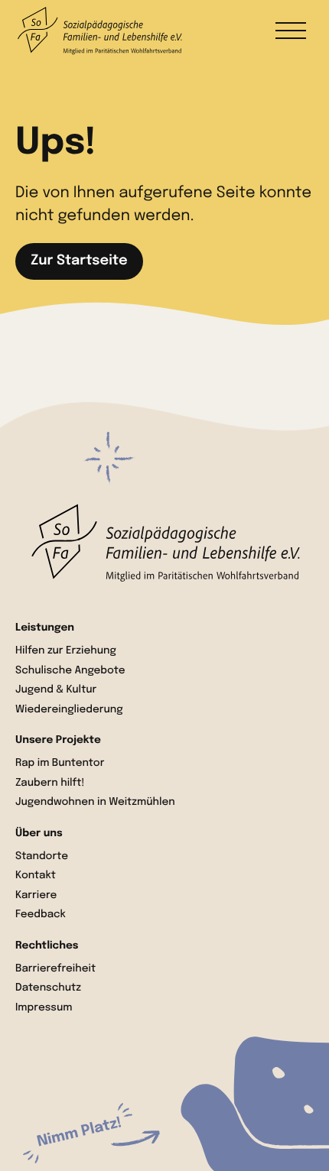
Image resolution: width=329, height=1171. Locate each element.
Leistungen (44, 628)
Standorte (41, 856)
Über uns (39, 834)
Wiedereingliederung (69, 710)
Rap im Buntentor (59, 763)
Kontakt (35, 876)
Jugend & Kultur (55, 690)
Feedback (40, 915)
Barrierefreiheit (55, 969)
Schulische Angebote (70, 671)
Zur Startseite (79, 261)
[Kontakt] (99, 1132)
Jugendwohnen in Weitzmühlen (95, 802)
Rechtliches (46, 946)
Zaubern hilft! (49, 783)
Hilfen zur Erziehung (65, 651)
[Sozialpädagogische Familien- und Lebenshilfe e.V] (164, 543)
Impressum (44, 1008)
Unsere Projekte (58, 740)
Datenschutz (48, 988)
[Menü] (291, 30)
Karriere (36, 895)
